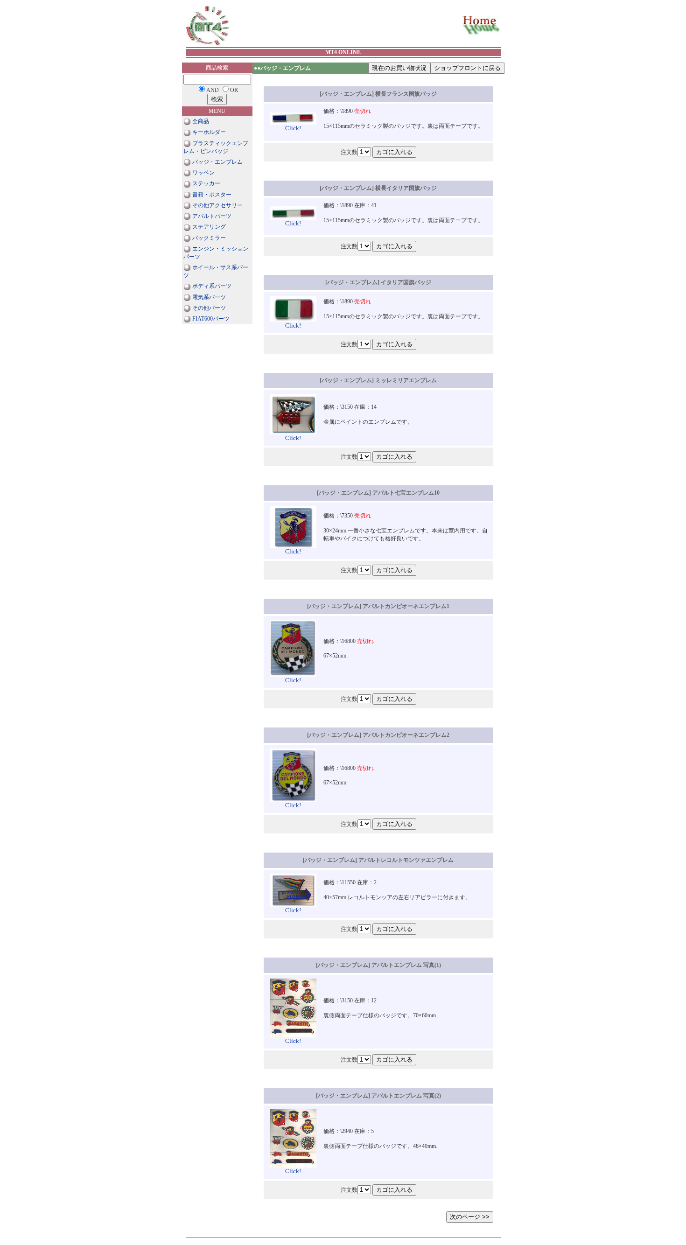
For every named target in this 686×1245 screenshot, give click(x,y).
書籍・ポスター (211, 194)
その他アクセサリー (217, 205)
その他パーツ (209, 308)
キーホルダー (209, 132)
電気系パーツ (209, 297)
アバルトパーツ (211, 216)
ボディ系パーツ (211, 286)
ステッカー (206, 183)
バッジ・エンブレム (217, 162)
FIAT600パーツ (211, 318)
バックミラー (209, 238)
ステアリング (209, 227)
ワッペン (203, 172)
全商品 (200, 121)
